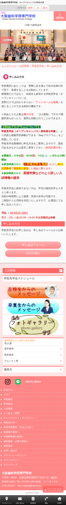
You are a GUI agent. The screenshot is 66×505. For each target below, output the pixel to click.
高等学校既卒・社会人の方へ (18, 427)
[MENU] (60, 16)
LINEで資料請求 (33, 25)
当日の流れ (33, 253)
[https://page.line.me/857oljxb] (18, 381)
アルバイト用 (11, 361)
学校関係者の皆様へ (14, 437)
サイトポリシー (12, 460)
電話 (46, 503)
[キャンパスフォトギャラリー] (33, 325)
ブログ (7, 395)
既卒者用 (9, 354)
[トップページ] (27, 16)
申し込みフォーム (33, 244)
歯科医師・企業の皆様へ (16, 441)
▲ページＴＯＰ (53, 489)
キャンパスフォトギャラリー (18, 418)
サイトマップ (10, 465)
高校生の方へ (10, 423)
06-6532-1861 (19, 213)
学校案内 (8, 399)
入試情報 (8, 409)
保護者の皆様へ (12, 432)
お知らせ (8, 390)
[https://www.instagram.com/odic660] (7, 381)
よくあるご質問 (12, 413)
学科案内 (8, 404)
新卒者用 (9, 348)
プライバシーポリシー (15, 455)
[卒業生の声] (33, 306)
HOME (59, 503)
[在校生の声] (33, 290)
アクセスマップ (7, 503)
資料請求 (8, 446)
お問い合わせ (10, 451)
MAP (53, 477)
